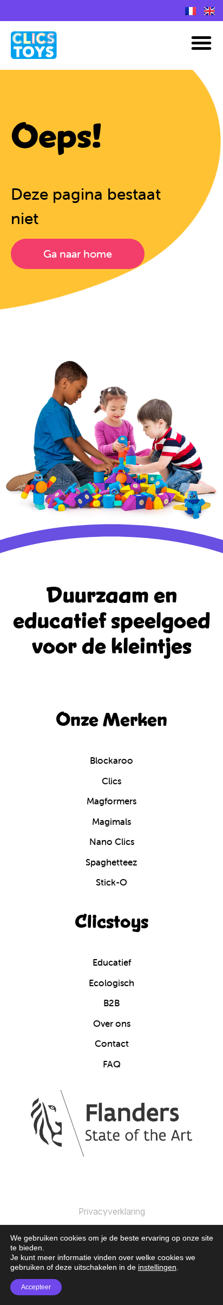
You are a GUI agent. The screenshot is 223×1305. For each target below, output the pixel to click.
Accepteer (36, 1287)
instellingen (157, 1267)
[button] (201, 43)
